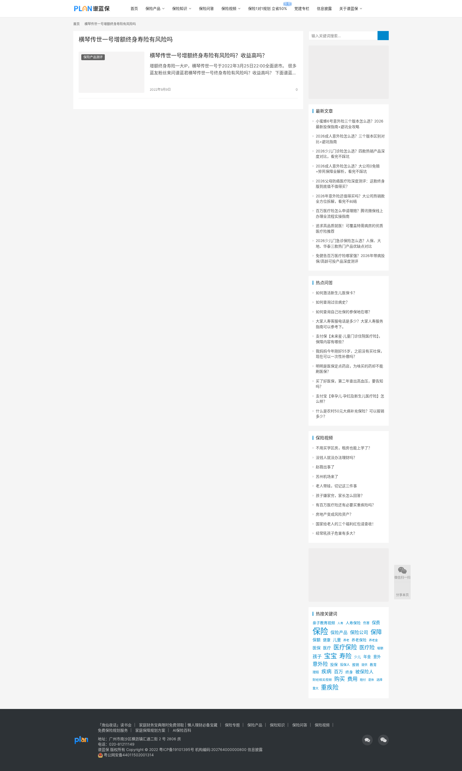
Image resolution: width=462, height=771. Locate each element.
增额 (380, 648)
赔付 (363, 680)
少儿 (357, 657)
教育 (373, 665)
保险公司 (359, 632)
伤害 (366, 623)
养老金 (373, 640)
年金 (367, 656)
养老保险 (359, 640)
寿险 (345, 656)
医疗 (327, 648)
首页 (134, 8)
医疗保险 (345, 647)
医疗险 (367, 647)
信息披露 (324, 8)
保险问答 (206, 8)
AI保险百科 (182, 730)
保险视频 (228, 8)
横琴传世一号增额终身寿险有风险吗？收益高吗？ (208, 55)
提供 (364, 665)
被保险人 (364, 671)
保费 (376, 622)
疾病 (326, 671)
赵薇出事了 (325, 467)
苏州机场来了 (327, 476)
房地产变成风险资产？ (334, 514)
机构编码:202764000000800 (221, 749)
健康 (326, 640)
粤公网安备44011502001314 (128, 755)
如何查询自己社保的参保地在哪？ (344, 311)
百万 (338, 671)
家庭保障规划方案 (150, 730)
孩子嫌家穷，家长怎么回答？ (340, 495)
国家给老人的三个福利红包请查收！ (346, 523)
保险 (320, 631)
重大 (315, 688)
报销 (355, 665)
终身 (349, 672)
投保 (334, 664)
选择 (379, 680)
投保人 (345, 665)
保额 (317, 640)
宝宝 (330, 656)
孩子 (317, 656)
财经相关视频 (322, 680)
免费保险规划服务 (113, 730)
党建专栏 (301, 8)
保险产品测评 (93, 57)
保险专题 (232, 725)
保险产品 (152, 8)
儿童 (337, 639)
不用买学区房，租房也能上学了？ (344, 448)
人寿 (340, 623)
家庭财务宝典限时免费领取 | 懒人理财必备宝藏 (178, 725)
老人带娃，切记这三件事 (336, 486)
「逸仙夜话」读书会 (115, 725)
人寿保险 (353, 623)
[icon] (367, 740)
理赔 (316, 672)
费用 (352, 679)
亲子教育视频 (324, 622)
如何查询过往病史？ (332, 302)
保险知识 (179, 8)
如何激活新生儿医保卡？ (336, 292)
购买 (339, 679)
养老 (346, 640)
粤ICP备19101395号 (176, 749)
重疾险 (329, 687)
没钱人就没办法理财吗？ (336, 457)
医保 (317, 647)
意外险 (320, 664)
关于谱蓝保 (348, 8)
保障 (376, 631)
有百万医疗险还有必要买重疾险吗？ (346, 505)
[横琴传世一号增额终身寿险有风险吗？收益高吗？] (111, 72)
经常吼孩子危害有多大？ (336, 533)
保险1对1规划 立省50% (267, 8)
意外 (377, 656)
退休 (371, 680)
